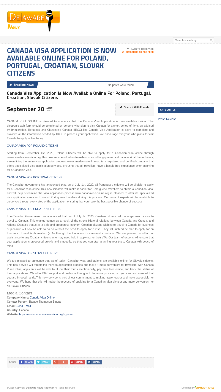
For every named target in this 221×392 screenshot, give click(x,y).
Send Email (23, 306)
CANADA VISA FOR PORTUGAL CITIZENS (34, 177)
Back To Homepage (142, 49)
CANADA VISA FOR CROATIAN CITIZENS (34, 209)
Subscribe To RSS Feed (140, 52)
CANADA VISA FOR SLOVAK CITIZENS (32, 253)
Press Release (167, 119)
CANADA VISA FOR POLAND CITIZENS (32, 145)
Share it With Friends (136, 107)
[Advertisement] (119, 15)
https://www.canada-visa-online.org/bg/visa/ (46, 314)
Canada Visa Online (42, 297)
